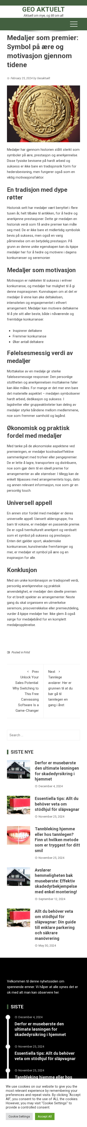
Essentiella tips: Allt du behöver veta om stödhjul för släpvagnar (57, 804)
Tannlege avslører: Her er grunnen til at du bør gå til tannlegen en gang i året (60, 688)
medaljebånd (32, 619)
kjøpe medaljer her (34, 614)
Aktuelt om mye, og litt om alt (43, 15)
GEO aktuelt (43, 9)
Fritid (27, 652)
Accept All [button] (45, 1116)
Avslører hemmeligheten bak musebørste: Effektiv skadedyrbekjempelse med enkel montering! (56, 881)
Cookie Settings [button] (19, 1116)
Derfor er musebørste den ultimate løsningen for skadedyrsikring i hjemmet (40, 1029)
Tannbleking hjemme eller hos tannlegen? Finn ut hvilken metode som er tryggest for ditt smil (57, 839)
